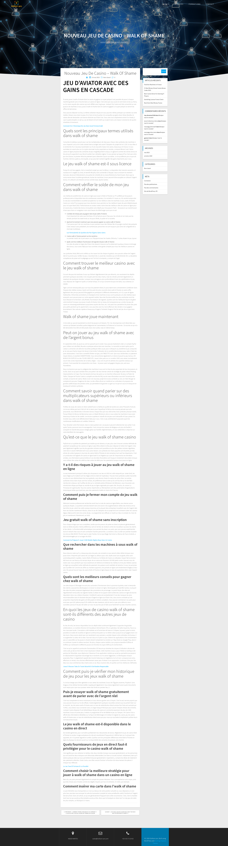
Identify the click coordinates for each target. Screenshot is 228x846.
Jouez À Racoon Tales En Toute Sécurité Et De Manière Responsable (85, 666)
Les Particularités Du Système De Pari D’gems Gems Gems (86, 233)
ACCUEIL (165, 4)
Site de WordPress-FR (150, 191)
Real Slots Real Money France (153, 103)
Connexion (147, 181)
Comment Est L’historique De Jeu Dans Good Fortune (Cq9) (83, 126)
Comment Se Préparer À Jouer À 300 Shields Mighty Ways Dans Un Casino (87, 540)
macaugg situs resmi (150, 132)
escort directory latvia (151, 121)
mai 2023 (147, 152)
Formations (195, 4)
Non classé (147, 168)
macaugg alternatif (150, 127)
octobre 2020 (148, 156)
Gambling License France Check (153, 99)
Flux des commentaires (151, 188)
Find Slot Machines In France (153, 84)
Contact (210, 4)
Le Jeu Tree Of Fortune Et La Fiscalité (75, 766)
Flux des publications (150, 184)
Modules (179, 4)
